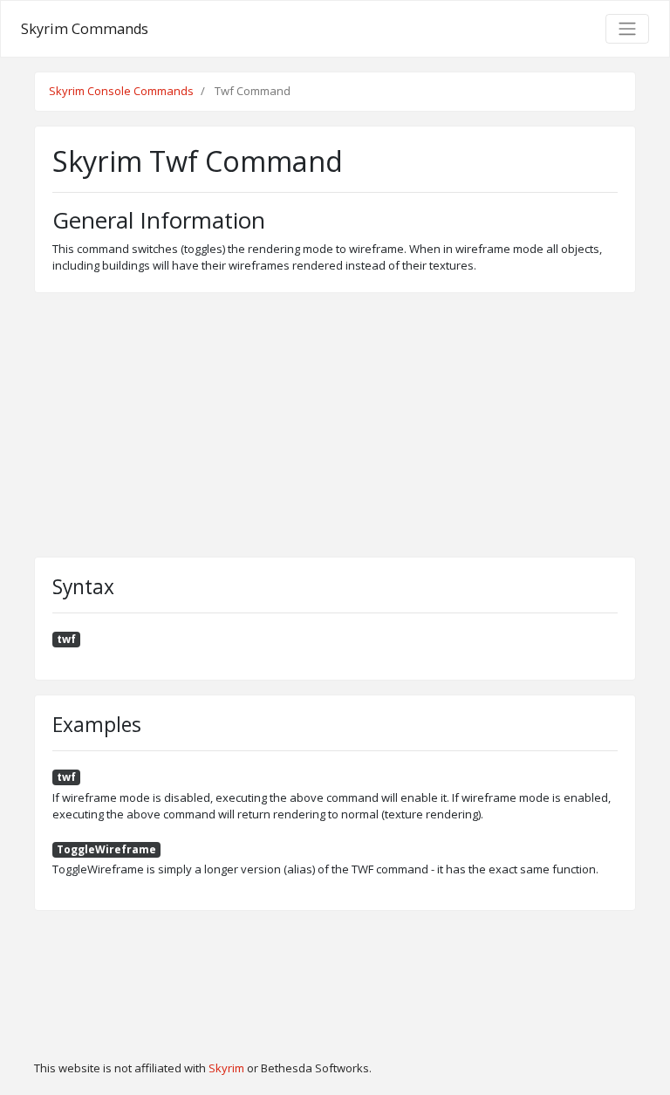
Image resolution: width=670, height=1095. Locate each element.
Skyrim (226, 1068)
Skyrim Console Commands (121, 91)
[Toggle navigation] (627, 29)
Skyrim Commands (84, 28)
